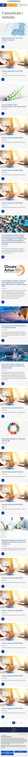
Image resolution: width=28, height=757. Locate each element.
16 (17, 723)
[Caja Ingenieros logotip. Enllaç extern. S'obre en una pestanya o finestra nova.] (3, 735)
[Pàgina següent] (24, 723)
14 (11, 723)
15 (14, 723)
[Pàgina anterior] (3, 723)
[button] (11, 5)
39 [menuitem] (22, 723)
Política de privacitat (23, 734)
